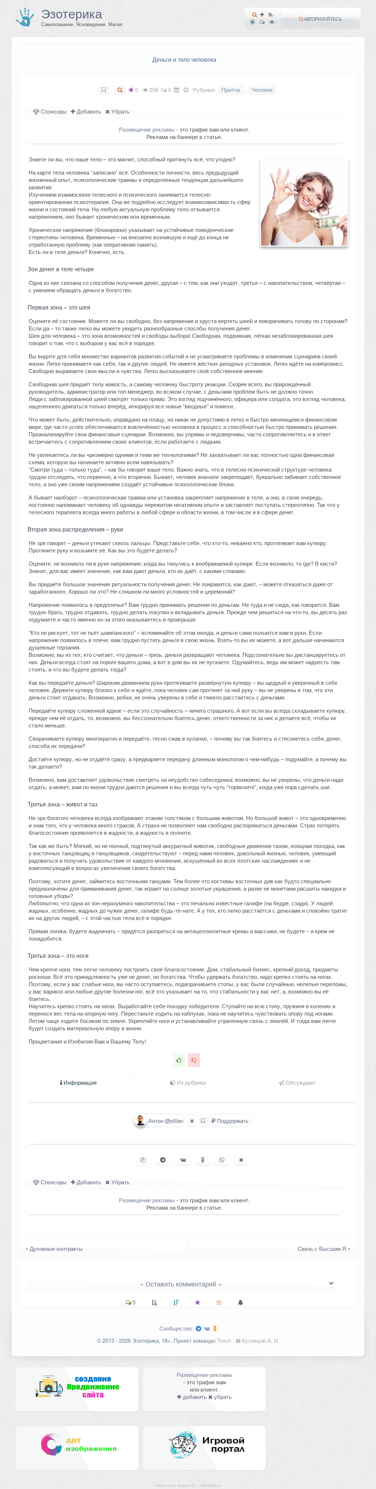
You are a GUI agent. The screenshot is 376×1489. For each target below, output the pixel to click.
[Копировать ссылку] (142, 1159)
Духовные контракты (52, 1248)
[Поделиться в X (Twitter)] (241, 1159)
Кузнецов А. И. (260, 1340)
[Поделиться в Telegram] (163, 1159)
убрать (222, 1396)
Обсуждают (300, 1082)
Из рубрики (191, 1082)
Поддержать (232, 1120)
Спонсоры (52, 111)
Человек (262, 89)
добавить (194, 1396)
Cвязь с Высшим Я (326, 1248)
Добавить (88, 111)
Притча (230, 89)
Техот (224, 1340)
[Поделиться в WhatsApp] (222, 1159)
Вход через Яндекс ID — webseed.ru (188, 1485)
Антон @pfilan (165, 1120)
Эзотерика (71, 13)
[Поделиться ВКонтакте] (183, 1159)
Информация (79, 1082)
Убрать (120, 111)
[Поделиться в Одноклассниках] (203, 1159)
